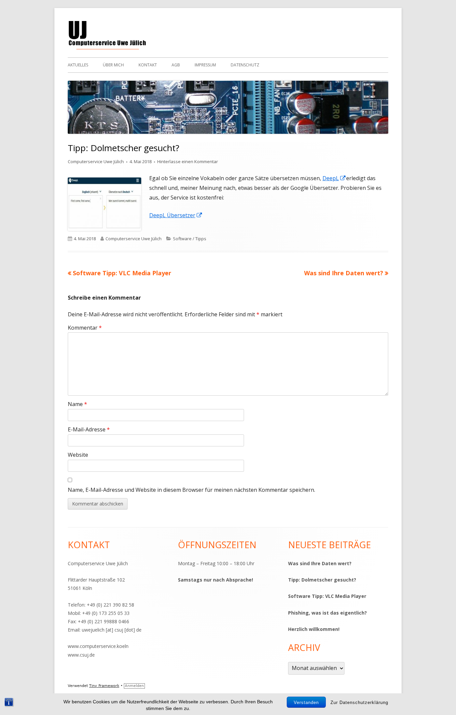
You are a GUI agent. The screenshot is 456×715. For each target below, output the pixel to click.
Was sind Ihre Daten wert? (320, 563)
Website (78, 454)
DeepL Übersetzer (176, 215)
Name (77, 404)
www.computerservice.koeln (98, 646)
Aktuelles (78, 65)
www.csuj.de (81, 655)
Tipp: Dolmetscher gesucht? (322, 580)
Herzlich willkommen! (313, 629)
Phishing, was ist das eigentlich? (327, 613)
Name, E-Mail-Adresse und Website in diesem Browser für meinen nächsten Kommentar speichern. (191, 489)
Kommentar (85, 327)
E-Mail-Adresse (89, 429)
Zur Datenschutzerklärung (359, 702)
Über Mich (113, 65)
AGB (176, 65)
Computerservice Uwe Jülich (96, 161)
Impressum (205, 65)
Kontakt (148, 65)
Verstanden (306, 702)
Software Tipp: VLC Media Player (327, 596)
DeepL (334, 178)
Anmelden (134, 686)
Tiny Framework (104, 686)
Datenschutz (245, 65)
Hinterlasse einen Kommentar (187, 161)
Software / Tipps (189, 239)
